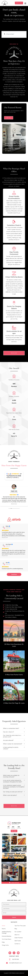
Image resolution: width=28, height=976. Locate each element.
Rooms (4, 928)
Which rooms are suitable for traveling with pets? (11, 776)
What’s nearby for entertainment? (12, 744)
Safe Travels (18, 940)
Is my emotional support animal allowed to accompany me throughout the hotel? (13, 787)
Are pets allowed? (8, 740)
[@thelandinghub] (9, 823)
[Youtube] (18, 953)
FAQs (3, 942)
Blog (16, 928)
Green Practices (19, 937)
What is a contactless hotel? (11, 728)
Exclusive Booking (6, 936)
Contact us (17, 943)
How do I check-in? (8, 732)
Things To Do (5, 945)
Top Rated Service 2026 (13, 476)
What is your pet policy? (10, 795)
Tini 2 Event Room (6, 939)
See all (8, 117)
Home (3, 925)
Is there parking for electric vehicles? (10, 748)
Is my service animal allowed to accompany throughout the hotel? (12, 781)
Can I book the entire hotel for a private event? (12, 736)
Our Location (18, 931)
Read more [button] (14, 504)
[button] (26, 139)
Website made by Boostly (17, 973)
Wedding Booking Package (6, 932)
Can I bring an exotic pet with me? (13, 792)
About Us (17, 934)
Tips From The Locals (20, 925)
